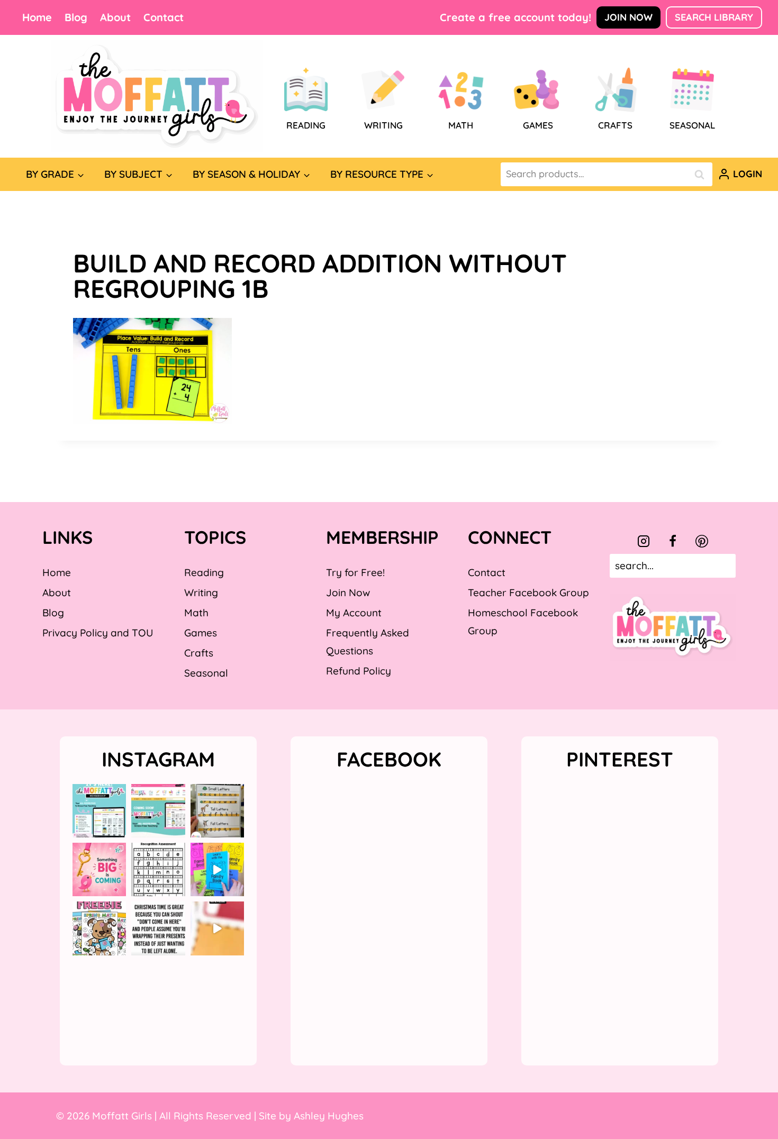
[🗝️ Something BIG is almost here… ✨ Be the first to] (99, 869)
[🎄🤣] (158, 928)
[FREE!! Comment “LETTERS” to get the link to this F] (217, 810)
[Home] (157, 96)
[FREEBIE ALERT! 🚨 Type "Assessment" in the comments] (158, 869)
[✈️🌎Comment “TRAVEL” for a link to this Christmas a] (217, 928)
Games (200, 632)
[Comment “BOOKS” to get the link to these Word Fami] (217, 869)
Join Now (628, 17)
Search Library (714, 17)
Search (702, 174)
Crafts (198, 652)
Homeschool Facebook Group (523, 621)
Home (37, 17)
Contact (163, 17)
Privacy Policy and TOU (97, 632)
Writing (201, 592)
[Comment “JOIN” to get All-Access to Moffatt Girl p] (158, 810)
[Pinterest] (701, 541)
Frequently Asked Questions (367, 641)
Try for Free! (355, 572)
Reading (204, 572)
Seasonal (206, 673)
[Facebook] (672, 541)
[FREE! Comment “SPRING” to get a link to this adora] (99, 928)
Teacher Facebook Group (528, 592)
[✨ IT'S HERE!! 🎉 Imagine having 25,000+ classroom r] (99, 810)
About (115, 17)
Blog (76, 17)
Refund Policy (358, 670)
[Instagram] (643, 541)
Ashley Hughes (329, 1115)
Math (196, 612)
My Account (354, 612)
